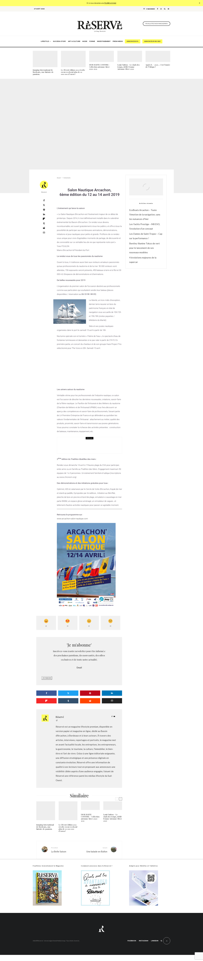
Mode (84, 41)
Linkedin (154, 941)
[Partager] (44, 200)
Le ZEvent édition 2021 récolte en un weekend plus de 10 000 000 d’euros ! (73, 72)
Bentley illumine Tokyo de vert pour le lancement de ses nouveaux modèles (144, 248)
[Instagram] (161, 9)
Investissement (104, 41)
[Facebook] (157, 9)
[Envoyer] (44, 228)
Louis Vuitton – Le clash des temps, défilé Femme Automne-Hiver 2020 (128, 67)
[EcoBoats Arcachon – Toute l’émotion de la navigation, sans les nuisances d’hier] (146, 189)
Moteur (90, 442)
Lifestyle (45, 41)
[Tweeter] (44, 205)
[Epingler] (44, 210)
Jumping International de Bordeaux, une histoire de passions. (43, 72)
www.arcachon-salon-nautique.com (72, 518)
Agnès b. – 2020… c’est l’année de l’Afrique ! (158, 66)
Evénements (90, 126)
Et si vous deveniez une (101, 3)
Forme (92, 41)
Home (85, 442)
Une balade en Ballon (96, 850)
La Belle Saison (58, 850)
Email (79, 667)
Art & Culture (74, 41)
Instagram (143, 941)
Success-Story (59, 41)
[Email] (44, 232)
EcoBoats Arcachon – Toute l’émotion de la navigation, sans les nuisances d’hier (144, 214)
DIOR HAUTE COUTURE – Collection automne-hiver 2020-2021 (99, 67)
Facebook (131, 941)
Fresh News (118, 41)
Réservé (44, 192)
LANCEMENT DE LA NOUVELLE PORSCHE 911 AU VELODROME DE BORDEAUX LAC (95, 447)
